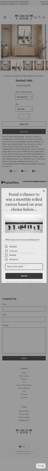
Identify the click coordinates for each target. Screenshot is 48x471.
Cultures (13, 251)
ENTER (24, 276)
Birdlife (12, 255)
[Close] (44, 191)
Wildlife (13, 247)
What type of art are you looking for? (22, 240)
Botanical (13, 259)
